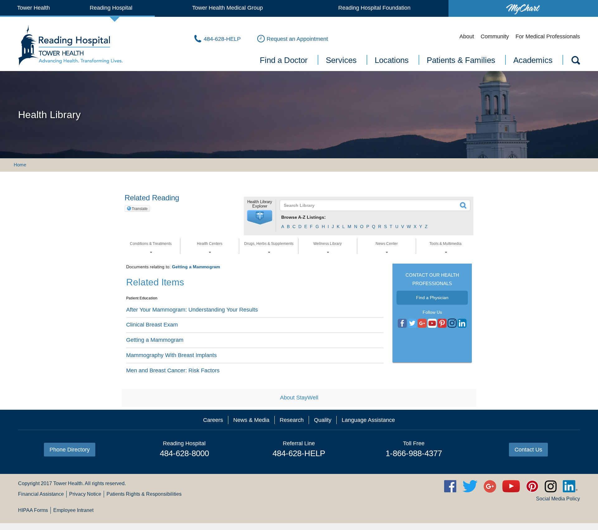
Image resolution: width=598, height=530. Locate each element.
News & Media (251, 420)
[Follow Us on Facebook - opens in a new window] (402, 323)
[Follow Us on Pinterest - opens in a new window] (442, 323)
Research (292, 420)
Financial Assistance (41, 494)
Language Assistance (368, 420)
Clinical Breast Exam (152, 325)
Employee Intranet (73, 510)
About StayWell (299, 397)
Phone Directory (70, 449)
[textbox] (371, 205)
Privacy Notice (85, 494)
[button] (260, 217)
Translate (140, 209)
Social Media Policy (558, 498)
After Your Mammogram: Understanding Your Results (192, 310)
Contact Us (528, 449)
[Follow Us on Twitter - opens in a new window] (412, 323)
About (466, 36)
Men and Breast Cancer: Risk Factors (173, 370)
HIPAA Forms (33, 510)
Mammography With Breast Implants (171, 355)
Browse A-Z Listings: (303, 217)
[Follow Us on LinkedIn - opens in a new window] (462, 323)
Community (495, 36)
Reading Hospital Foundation (374, 8)
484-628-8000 (184, 453)
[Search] (575, 61)
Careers (213, 420)
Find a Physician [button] (432, 297)
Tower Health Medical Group (227, 8)
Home (20, 164)
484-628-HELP (299, 453)
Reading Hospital (111, 8)
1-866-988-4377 (414, 453)
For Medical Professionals (547, 36)
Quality (322, 420)
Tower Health (33, 8)
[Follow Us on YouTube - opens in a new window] (422, 323)
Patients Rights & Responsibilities (144, 494)
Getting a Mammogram (196, 266)
